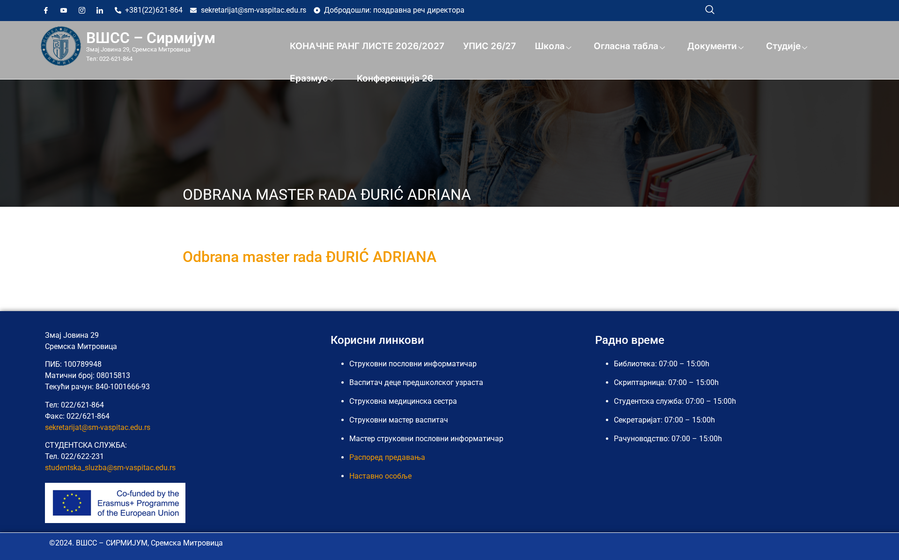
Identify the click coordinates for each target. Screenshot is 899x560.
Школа (550, 46)
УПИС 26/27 (489, 46)
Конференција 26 (395, 78)
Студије (783, 46)
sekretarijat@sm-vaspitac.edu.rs (97, 427)
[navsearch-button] (710, 9)
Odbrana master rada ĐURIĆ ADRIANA (309, 257)
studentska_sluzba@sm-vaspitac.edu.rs (110, 467)
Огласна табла (626, 46)
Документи (712, 46)
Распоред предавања (387, 457)
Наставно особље (380, 476)
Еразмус (309, 78)
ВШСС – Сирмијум (150, 38)
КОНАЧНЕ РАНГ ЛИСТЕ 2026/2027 (367, 46)
